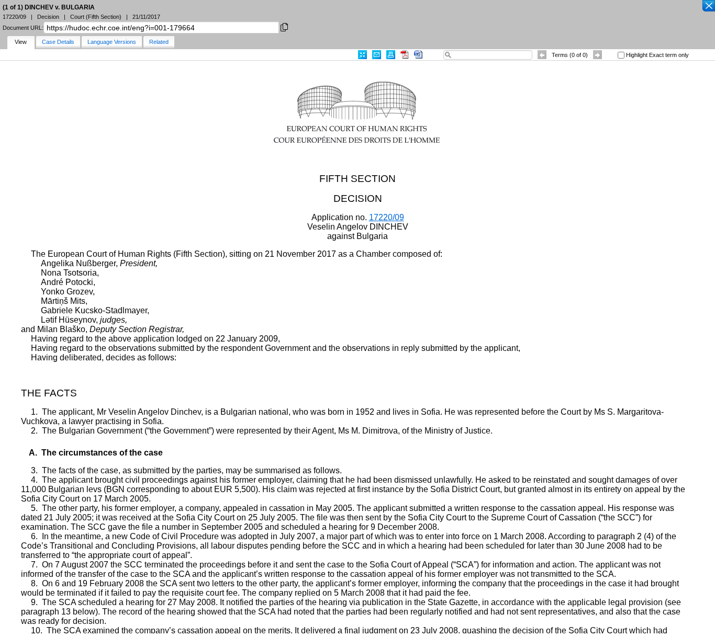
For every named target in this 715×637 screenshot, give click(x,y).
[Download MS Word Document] (418, 54)
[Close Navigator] (708, 6)
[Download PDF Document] (404, 54)
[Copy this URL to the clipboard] (284, 26)
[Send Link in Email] (376, 54)
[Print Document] (390, 54)
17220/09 (386, 217)
